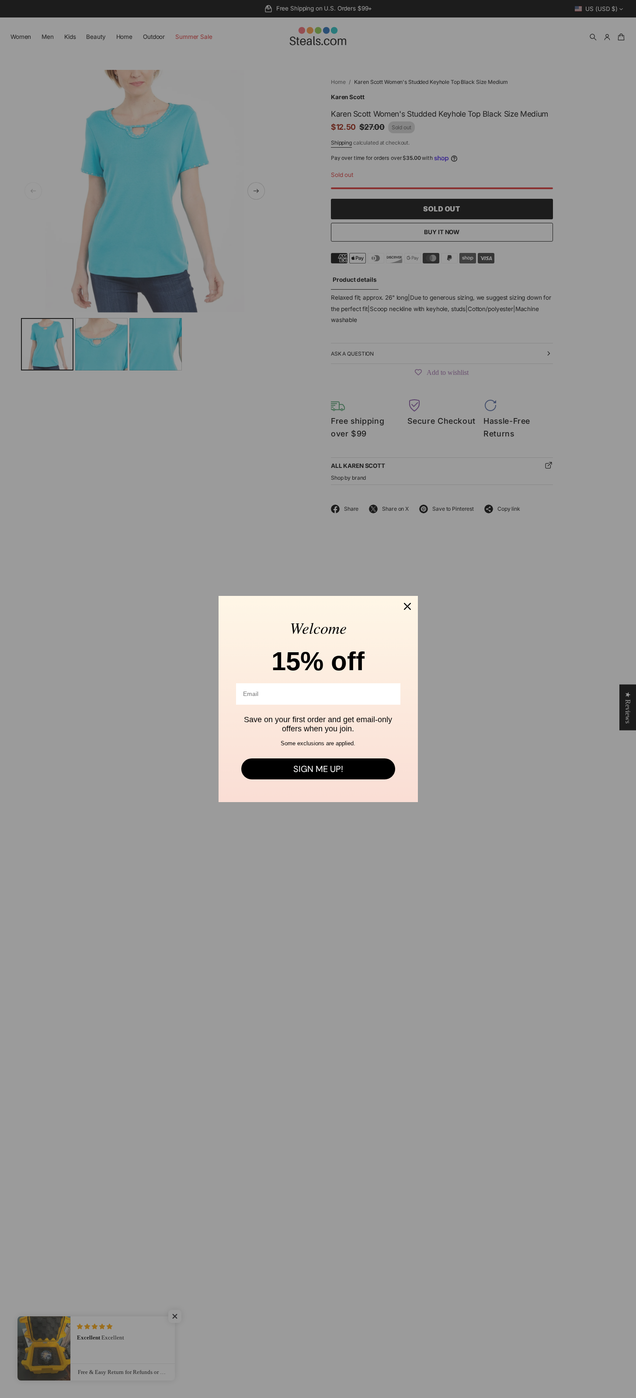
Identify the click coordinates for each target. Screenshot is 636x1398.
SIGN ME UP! (318, 769)
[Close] (407, 606)
